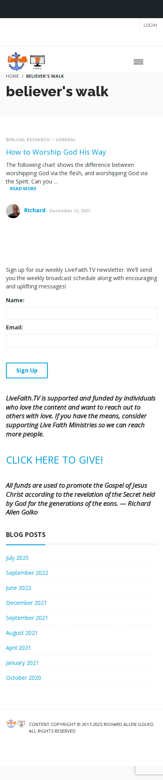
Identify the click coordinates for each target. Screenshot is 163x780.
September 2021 (27, 617)
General (65, 139)
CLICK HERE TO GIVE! (54, 459)
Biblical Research (28, 139)
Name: (15, 300)
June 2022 (18, 587)
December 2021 (26, 602)
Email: (14, 327)
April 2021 (18, 647)
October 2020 (23, 677)
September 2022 (27, 572)
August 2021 (22, 632)
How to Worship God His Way (56, 152)
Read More (23, 188)
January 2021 (22, 662)
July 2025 (17, 557)
